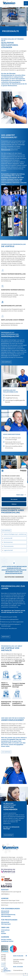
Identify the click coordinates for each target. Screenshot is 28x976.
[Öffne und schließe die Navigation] (26, 3)
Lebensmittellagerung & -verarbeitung (15, 534)
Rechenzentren (8, 542)
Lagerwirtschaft (8, 550)
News (3, 931)
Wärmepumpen (6, 916)
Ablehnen (14, 504)
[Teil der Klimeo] (14, 885)
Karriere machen (6, 939)
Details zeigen (20, 494)
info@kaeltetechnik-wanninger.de (11, 891)
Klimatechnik (5, 911)
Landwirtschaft (8, 538)
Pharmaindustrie (8, 546)
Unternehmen (5, 930)
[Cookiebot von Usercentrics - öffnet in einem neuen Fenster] (20, 471)
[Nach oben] (25, 973)
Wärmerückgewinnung (8, 914)
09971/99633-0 (5, 894)
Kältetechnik (5, 913)
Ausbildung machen (7, 941)
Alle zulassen (14, 499)
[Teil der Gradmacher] (14, 879)
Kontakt (3, 933)
